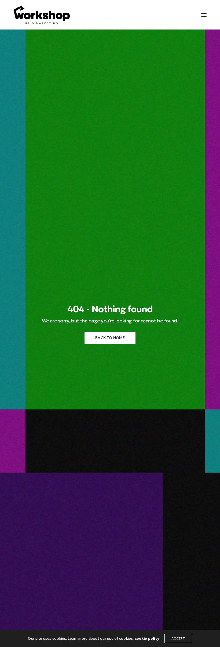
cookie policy (147, 638)
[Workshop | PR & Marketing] (41, 14)
